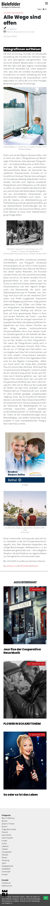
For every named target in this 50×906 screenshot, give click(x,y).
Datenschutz (7, 886)
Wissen (5, 874)
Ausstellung (11, 566)
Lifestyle (5, 846)
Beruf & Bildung (8, 818)
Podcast (5, 855)
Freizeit (5, 832)
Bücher (4, 821)
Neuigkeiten (17, 13)
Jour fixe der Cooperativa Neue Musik (22, 651)
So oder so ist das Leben (20, 795)
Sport (4, 863)
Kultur (7, 13)
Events (4, 826)
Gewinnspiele (7, 838)
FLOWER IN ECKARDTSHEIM (22, 724)
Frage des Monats (9, 829)
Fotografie (24, 566)
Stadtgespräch (7, 866)
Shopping (5, 860)
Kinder (4, 840)
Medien (5, 849)
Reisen (4, 857)
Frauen (34, 566)
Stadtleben (6, 869)
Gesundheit (6, 835)
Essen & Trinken (8, 823)
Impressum (6, 883)
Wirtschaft (6, 871)
